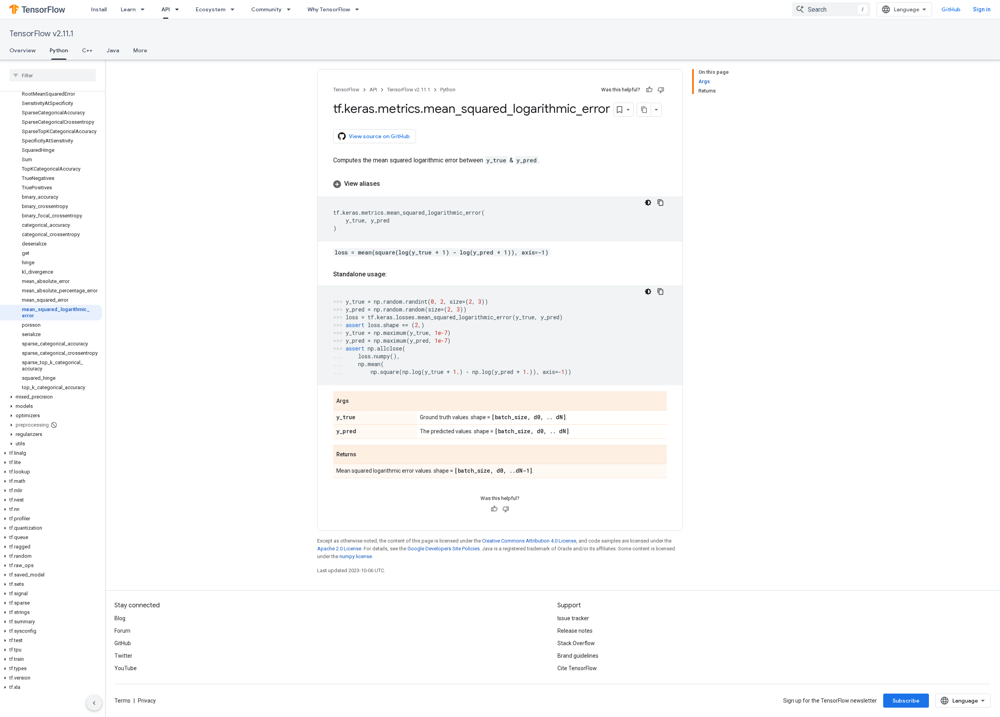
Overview (22, 50)
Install (99, 9)
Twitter (123, 656)
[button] (51, 397)
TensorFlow (346, 90)
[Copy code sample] (660, 202)
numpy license (355, 556)
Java (113, 50)
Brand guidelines (577, 656)
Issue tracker (573, 618)
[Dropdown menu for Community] (291, 9)
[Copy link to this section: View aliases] (388, 184)
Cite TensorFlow (577, 668)
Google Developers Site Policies (443, 549)
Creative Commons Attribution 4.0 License (529, 541)
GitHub (951, 9)
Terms (122, 700)
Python (59, 50)
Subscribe (906, 700)
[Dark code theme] (648, 202)
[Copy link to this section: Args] (356, 401)
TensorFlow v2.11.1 (41, 34)
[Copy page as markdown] (644, 109)
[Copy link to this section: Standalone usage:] (394, 274)
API (165, 9)
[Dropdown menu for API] (179, 9)
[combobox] (831, 9)
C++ (87, 50)
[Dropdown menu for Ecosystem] (234, 9)
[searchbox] (52, 75)
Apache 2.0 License (339, 549)
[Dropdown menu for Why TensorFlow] (359, 9)
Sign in (982, 9)
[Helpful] (649, 90)
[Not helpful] (661, 90)
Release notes (575, 631)
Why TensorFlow (328, 9)
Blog (119, 618)
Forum (122, 631)
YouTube (125, 668)
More (140, 50)
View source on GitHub (379, 136)
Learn (128, 9)
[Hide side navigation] (94, 703)
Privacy (147, 700)
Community (266, 9)
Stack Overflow (576, 643)
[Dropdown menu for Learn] (145, 9)
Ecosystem (210, 9)
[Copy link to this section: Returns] (364, 455)
